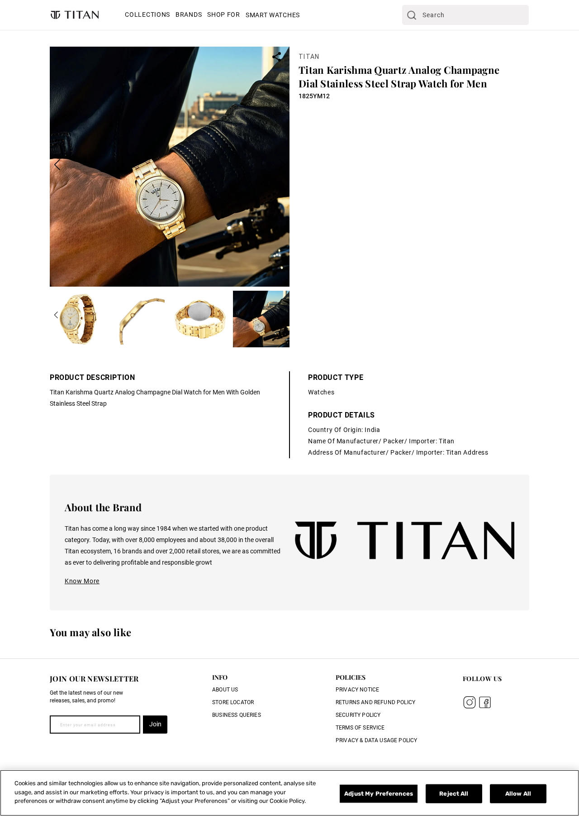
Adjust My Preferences (378, 793)
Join (155, 724)
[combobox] (465, 15)
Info (220, 677)
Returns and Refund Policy (375, 702)
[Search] (412, 15)
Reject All (453, 793)
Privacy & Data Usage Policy (376, 740)
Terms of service (360, 728)
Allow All (518, 793)
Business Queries (236, 715)
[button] (147, 15)
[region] (289, 793)
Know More (82, 581)
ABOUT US (225, 689)
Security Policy (358, 715)
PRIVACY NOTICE (357, 689)
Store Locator (233, 702)
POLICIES (350, 677)
